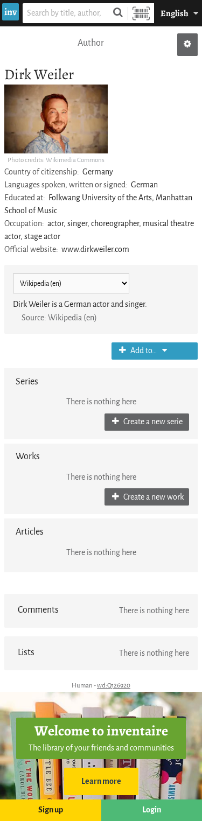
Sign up (50, 810)
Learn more (101, 781)
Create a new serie (152, 422)
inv (10, 11)
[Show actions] (187, 44)
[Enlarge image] (56, 119)
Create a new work (153, 497)
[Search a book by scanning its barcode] (141, 13)
